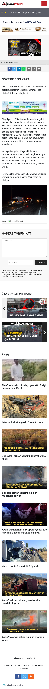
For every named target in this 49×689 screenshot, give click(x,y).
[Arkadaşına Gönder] (29, 69)
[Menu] (44, 4)
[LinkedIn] (19, 69)
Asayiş (19, 22)
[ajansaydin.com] (12, 4)
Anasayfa (9, 22)
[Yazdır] (34, 69)
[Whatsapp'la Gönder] (23, 69)
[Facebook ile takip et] (18, 676)
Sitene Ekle (23, 668)
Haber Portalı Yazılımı (14, 685)
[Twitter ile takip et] (24, 676)
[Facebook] (10, 69)
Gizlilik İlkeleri (37, 665)
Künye (17, 665)
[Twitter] (14, 69)
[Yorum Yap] (39, 69)
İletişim (26, 665)
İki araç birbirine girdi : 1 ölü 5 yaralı (25, 12)
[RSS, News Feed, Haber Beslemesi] (31, 676)
